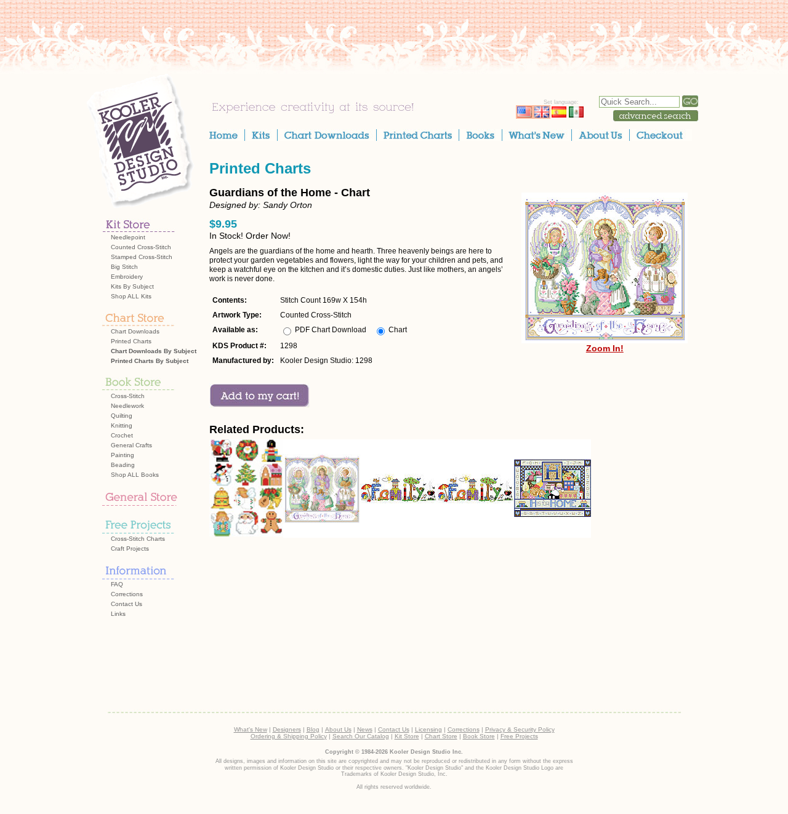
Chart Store (441, 736)
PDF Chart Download (330, 329)
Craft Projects (130, 548)
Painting (122, 455)
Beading (123, 464)
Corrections (127, 594)
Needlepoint (128, 237)
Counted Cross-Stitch (141, 247)
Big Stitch (124, 266)
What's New (250, 729)
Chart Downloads (135, 331)
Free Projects (519, 736)
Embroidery (127, 276)
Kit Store (407, 736)
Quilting (121, 415)
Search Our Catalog (360, 736)
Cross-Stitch (128, 396)
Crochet (122, 435)
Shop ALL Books (135, 474)
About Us (338, 729)
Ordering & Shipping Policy (289, 736)
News (364, 729)
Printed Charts (131, 341)
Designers (287, 729)
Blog (313, 729)
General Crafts (131, 445)
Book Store (479, 736)
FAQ (117, 584)
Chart (397, 329)
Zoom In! (605, 348)
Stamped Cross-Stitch (141, 256)
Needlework (127, 405)
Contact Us (126, 604)
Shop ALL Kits (131, 296)
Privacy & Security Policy (520, 729)
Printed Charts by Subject (149, 360)
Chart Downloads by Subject (153, 351)
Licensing (428, 729)
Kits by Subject (132, 286)
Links (118, 613)
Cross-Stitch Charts (138, 538)
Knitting (121, 425)
